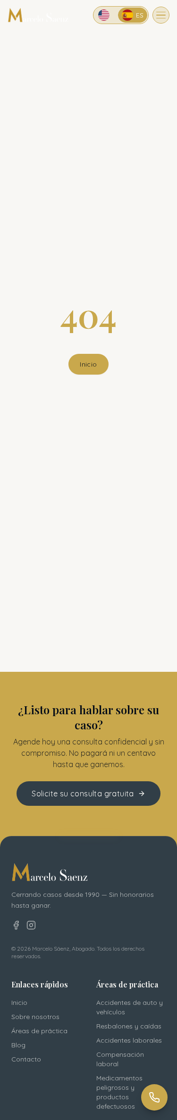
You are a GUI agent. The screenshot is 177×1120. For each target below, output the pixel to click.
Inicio (88, 364)
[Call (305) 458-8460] (154, 1097)
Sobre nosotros (35, 1016)
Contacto (26, 1059)
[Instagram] (31, 925)
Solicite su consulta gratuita (83, 793)
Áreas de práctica (39, 1031)
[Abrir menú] (160, 15)
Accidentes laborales (129, 1040)
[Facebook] (16, 925)
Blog (18, 1045)
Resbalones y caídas (128, 1026)
